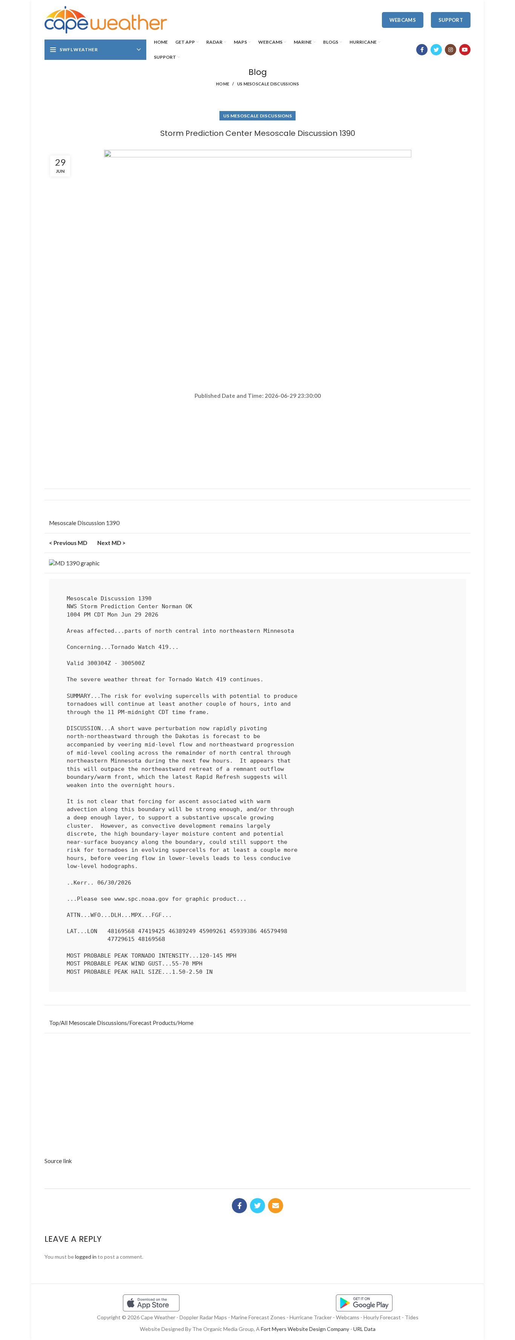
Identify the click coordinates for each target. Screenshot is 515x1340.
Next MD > (111, 542)
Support (450, 20)
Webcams (402, 20)
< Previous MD (68, 542)
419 (163, 647)
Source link (58, 1160)
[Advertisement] (257, 427)
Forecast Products (152, 1022)
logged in (86, 1256)
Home (222, 83)
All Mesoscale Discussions (94, 1022)
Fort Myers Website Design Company (305, 1329)
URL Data (364, 1329)
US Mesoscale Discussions (268, 83)
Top (54, 1022)
